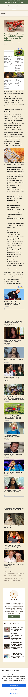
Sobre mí (10, 0)
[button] (26, 13)
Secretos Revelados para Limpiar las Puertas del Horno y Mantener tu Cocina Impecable (13, 580)
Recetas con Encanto (15, 6)
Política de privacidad (10, 2)
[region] (14, 682)
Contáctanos (17, 0)
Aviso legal (20, 2)
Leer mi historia (14, 616)
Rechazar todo (14, 693)
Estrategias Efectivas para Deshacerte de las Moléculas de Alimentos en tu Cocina (14, 575)
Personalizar (14, 689)
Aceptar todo (14, 685)
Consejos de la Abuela (10, 571)
